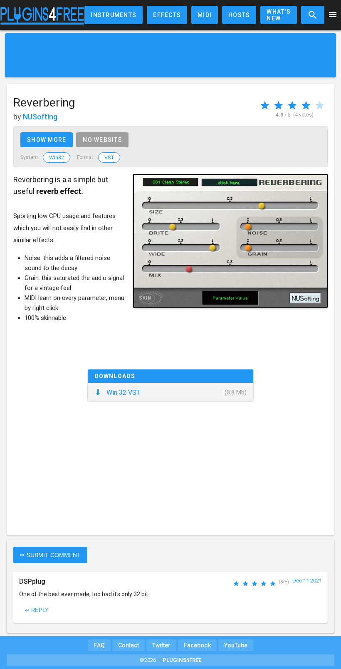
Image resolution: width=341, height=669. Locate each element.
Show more (46, 139)
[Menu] (332, 15)
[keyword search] (312, 15)
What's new (279, 15)
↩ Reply (37, 610)
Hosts (239, 15)
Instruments (113, 15)
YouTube (235, 645)
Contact (128, 645)
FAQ (99, 645)
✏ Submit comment (50, 555)
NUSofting (40, 116)
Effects (167, 15)
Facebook (197, 645)
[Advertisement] (170, 55)
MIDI (205, 15)
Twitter (161, 645)
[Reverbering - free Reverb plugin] (230, 241)
